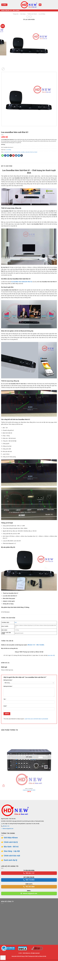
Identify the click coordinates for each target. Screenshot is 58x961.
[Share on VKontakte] (16, 155)
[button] (4, 5)
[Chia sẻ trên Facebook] (5, 155)
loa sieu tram (17, 152)
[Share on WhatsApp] (2, 155)
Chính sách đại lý (11, 842)
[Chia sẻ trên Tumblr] (21, 155)
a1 (3, 152)
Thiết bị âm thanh (32, 14)
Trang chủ (15, 14)
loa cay (12, 152)
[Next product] (27, 16)
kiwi (10, 152)
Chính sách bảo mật (12, 856)
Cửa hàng (22, 14)
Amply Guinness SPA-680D (29, 790)
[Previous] (1, 127)
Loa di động (42, 14)
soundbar (23, 152)
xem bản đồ (51, 655)
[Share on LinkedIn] (19, 155)
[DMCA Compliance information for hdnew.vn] (37, 948)
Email (5, 706)
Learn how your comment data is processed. (36, 719)
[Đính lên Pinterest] (13, 155)
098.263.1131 (8, 10)
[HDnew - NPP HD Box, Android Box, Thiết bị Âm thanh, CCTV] (29, 4)
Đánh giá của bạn (8, 680)
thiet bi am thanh (33, 152)
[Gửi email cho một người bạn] (10, 155)
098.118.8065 (16, 10)
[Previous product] (30, 16)
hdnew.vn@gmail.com (8, 828)
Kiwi (16, 622)
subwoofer (27, 152)
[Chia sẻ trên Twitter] (8, 155)
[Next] (6, 68)
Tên (5, 699)
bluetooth (7, 152)
